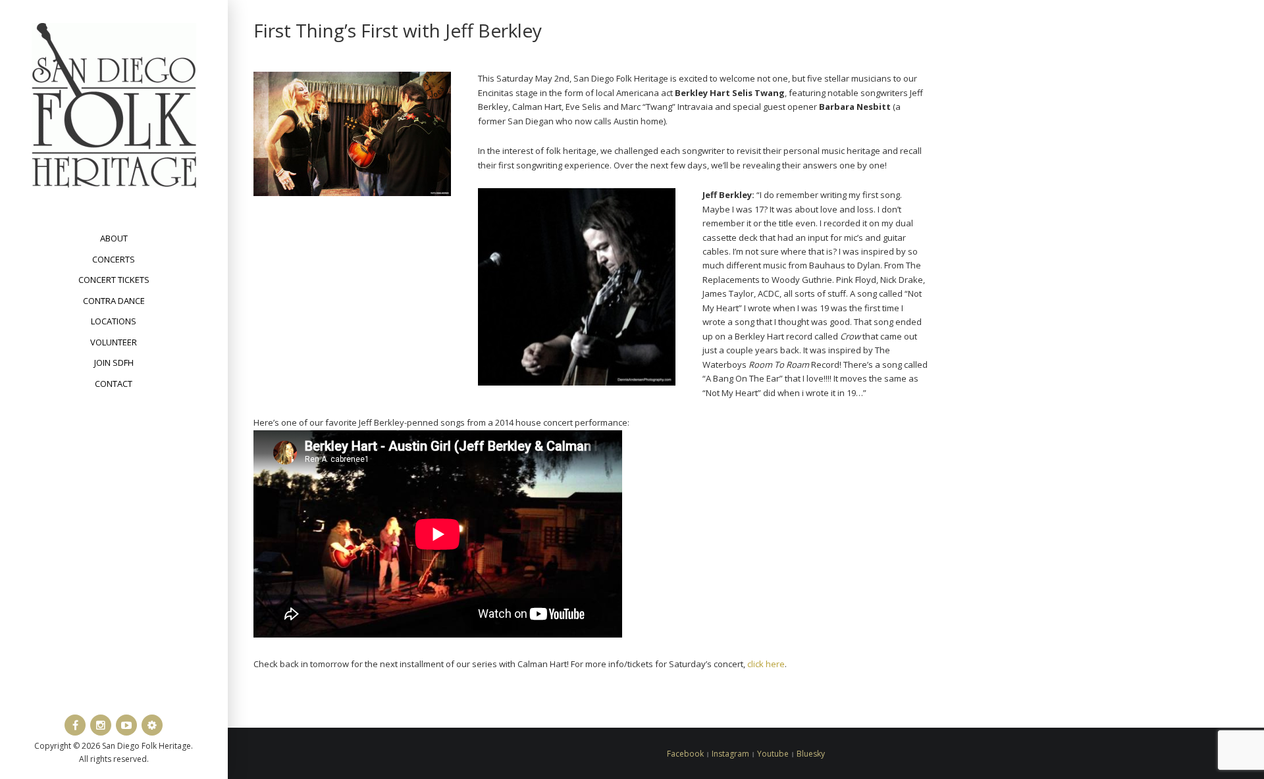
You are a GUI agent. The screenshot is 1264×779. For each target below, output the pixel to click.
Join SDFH (114, 362)
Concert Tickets (113, 280)
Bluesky (811, 753)
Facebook (685, 753)
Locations (113, 321)
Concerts (113, 259)
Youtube (773, 753)
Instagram (730, 753)
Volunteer (113, 342)
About (114, 238)
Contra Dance (114, 301)
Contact (113, 384)
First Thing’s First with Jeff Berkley (397, 30)
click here (766, 664)
